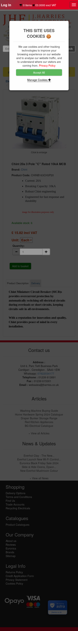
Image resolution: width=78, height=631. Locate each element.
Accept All (39, 72)
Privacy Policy (47, 65)
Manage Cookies (37, 80)
